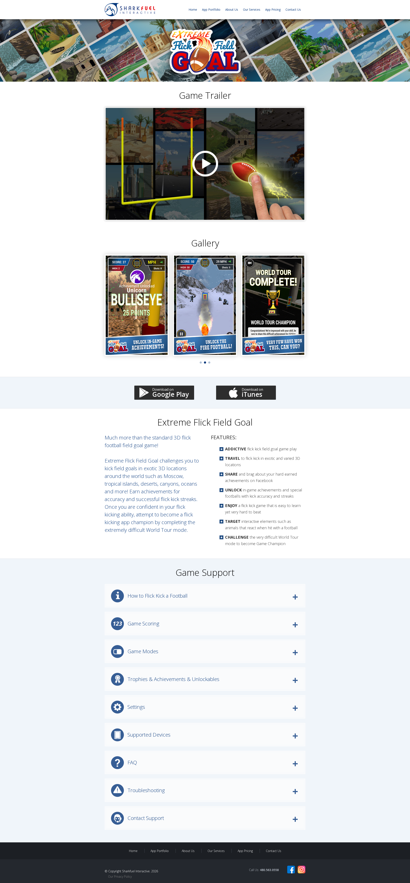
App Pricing (273, 9)
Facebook (291, 869)
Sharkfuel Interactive (136, 871)
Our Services (251, 9)
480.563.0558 (269, 870)
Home (193, 9)
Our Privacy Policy (120, 876)
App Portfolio (211, 9)
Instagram (301, 869)
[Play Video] (205, 164)
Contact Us (293, 9)
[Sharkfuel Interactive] (130, 9)
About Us (231, 9)
